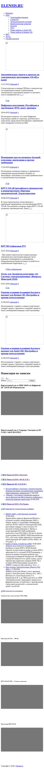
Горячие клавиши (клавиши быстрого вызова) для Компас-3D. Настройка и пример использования (20, 295)
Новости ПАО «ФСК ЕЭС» (18, 479)
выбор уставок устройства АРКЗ (19, 544)
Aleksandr (13, 84)
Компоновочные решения (20, 24)
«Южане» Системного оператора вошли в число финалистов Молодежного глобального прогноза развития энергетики (24, 497)
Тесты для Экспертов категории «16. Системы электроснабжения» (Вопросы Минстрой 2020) (21, 276)
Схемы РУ (14, 20)
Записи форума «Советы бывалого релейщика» (20, 509)
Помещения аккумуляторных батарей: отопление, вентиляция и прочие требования (21, 160)
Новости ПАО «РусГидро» (18, 504)
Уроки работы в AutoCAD (20, 30)
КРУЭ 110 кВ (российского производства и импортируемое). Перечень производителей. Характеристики (22, 191)
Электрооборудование (19, 17)
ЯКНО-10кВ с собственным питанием (21, 514)
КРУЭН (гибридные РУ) (13, 246)
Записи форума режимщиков (14, 591)
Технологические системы (21, 22)
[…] (21, 95)
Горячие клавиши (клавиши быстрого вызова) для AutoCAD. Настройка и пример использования (20, 351)
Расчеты (13, 26)
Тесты (8, 37)
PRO (7, 34)
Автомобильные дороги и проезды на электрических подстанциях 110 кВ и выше (20, 77)
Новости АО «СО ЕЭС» (17, 484)
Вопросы (9, 13)
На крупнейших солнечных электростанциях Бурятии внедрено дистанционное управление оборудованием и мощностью (24, 491)
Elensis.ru (19, 766)
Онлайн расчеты (12, 39)
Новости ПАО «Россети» (17, 475)
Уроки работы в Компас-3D (21, 32)
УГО (12, 28)
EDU (8, 15)
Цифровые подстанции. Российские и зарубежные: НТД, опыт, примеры (20, 106)
